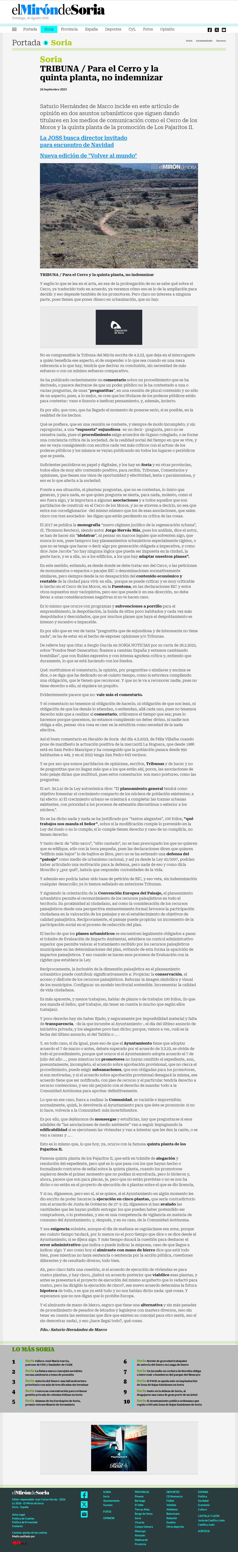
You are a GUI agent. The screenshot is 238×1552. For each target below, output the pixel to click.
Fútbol (170, 1500)
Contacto (17, 1526)
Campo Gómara (144, 1526)
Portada (30, 29)
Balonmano (173, 1513)
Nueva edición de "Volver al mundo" (88, 156)
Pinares (139, 1496)
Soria (49, 29)
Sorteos (204, 1531)
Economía (204, 1505)
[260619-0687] (119, 327)
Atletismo (172, 1509)
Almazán (140, 1535)
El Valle (139, 1505)
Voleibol (171, 1505)
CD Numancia (174, 1496)
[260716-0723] (119, 1447)
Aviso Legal (18, 1514)
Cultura (202, 1509)
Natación (171, 1518)
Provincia (69, 29)
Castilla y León (208, 1515)
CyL (132, 29)
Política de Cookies (23, 1518)
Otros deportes (175, 1526)
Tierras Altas (142, 1509)
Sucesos (221, 41)
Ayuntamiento (204, 41)
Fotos (148, 29)
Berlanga (140, 1500)
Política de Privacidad (24, 1522)
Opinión (167, 29)
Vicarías (139, 1522)
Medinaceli (141, 1539)
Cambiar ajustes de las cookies (29, 1532)
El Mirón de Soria (58, 10)
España (91, 29)
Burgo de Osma (143, 1513)
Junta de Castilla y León (211, 1520)
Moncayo (140, 1531)
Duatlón (171, 1522)
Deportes (113, 29)
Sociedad (203, 1500)
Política (202, 1496)
